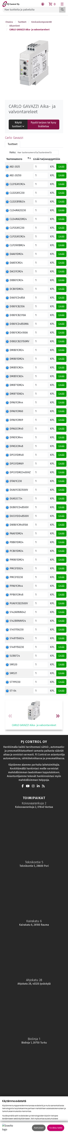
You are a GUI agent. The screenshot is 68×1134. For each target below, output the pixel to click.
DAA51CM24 (16, 262)
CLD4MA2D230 (18, 210)
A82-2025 (15, 166)
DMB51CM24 (16, 367)
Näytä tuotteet (17, 124)
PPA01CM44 (16, 585)
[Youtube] (28, 786)
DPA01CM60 (16, 411)
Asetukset (39, 1127)
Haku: (12, 152)
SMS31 (13, 673)
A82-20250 (15, 175)
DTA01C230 (16, 481)
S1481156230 (17, 647)
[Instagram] (34, 786)
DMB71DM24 (17, 385)
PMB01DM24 (17, 559)
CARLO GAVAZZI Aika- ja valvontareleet (29, 29)
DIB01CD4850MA (19, 323)
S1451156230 (17, 629)
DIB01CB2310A (18, 315)
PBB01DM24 (16, 542)
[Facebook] (23, 786)
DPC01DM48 (17, 454)
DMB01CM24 (17, 350)
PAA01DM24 (16, 533)
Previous (10, 716)
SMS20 (13, 664)
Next (57, 716)
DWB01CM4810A (19, 524)
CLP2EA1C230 (17, 227)
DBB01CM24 (16, 280)
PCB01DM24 (16, 550)
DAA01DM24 (16, 254)
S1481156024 (17, 638)
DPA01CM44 (16, 402)
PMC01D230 (16, 577)
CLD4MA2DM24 (18, 219)
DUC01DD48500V (19, 516)
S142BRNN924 (18, 620)
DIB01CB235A (17, 306)
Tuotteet (22, 22)
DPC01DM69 (17, 463)
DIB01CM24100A (19, 332)
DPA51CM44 (16, 437)
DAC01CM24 (16, 271)
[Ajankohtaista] (44, 786)
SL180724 (15, 655)
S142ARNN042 (18, 612)
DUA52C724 (16, 498)
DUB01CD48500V (19, 507)
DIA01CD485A (17, 297)
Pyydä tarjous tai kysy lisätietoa (43, 124)
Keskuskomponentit (41, 22)
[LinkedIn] (39, 786)
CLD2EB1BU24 (17, 201)
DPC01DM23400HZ (20, 472)
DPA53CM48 (16, 446)
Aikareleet (14, 25)
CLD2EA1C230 (17, 192)
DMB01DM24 (17, 358)
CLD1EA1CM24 (17, 184)
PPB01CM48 (16, 594)
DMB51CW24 (16, 376)
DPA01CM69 (16, 419)
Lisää (61, 166)
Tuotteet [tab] (12, 144)
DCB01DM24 (16, 288)
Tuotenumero (14, 159)
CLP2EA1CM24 (17, 236)
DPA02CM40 (16, 428)
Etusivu (9, 22)
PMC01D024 (16, 568)
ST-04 (13, 690)
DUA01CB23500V (19, 489)
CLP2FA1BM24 (17, 245)
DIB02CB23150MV (19, 341)
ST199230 (15, 681)
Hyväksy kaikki (55, 1127)
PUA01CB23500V (19, 603)
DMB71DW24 (17, 393)
